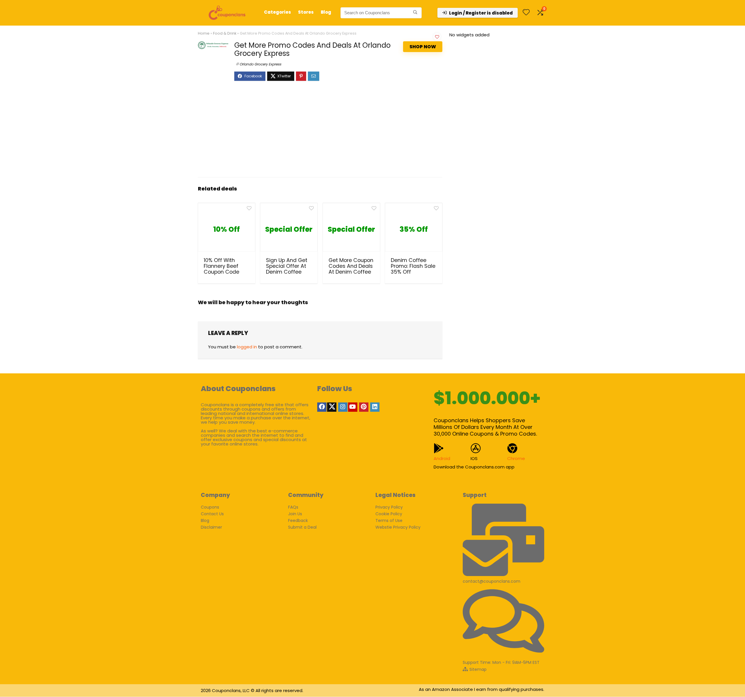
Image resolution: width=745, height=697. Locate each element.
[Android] (439, 448)
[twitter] (331, 407)
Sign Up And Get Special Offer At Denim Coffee (286, 266)
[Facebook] (322, 407)
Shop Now (422, 46)
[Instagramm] (342, 407)
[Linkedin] (374, 407)
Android (442, 458)
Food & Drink (224, 33)
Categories (277, 12)
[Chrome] (512, 448)
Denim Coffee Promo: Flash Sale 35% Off (413, 266)
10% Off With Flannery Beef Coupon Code (221, 266)
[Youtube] (352, 407)
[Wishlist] (526, 12)
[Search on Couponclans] (415, 12)
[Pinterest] (363, 407)
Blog (326, 12)
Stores (306, 12)
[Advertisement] (320, 132)
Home (204, 33)
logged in (247, 347)
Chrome (516, 458)
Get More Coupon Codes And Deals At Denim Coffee (351, 266)
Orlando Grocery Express (260, 64)
